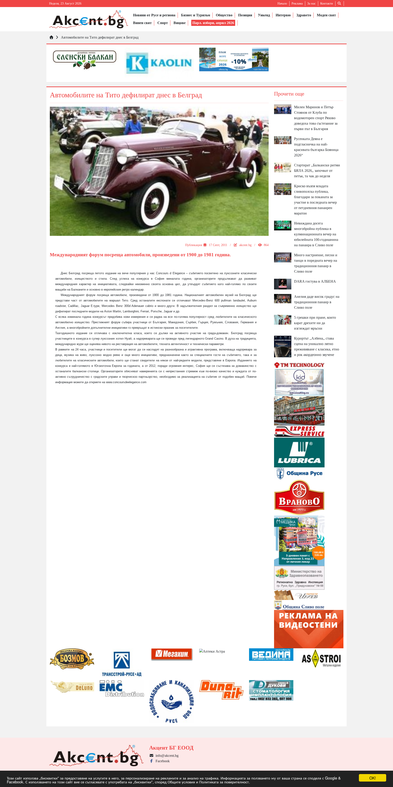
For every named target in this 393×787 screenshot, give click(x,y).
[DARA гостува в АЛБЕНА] (282, 284)
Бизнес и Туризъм (195, 15)
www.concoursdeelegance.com (126, 382)
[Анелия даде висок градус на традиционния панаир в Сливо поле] (282, 298)
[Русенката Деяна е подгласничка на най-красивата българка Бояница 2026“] (282, 140)
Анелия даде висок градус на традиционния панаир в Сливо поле (316, 302)
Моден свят (326, 15)
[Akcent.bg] (88, 19)
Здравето (303, 15)
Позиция (245, 15)
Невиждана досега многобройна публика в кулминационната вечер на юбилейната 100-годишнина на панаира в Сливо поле (316, 234)
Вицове (180, 23)
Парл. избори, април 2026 (213, 23)
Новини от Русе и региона (154, 15)
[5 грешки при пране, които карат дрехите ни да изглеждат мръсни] (282, 319)
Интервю (283, 15)
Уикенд (264, 15)
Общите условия (181, 782)
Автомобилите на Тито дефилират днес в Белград (100, 37)
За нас (311, 3)
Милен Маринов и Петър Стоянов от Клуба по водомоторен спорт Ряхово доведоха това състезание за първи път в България (316, 118)
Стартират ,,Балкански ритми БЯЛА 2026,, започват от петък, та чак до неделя (317, 170)
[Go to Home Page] (51, 37)
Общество (224, 15)
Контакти (326, 3)
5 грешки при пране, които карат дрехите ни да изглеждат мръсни (315, 323)
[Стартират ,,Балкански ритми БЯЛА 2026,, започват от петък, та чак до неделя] (282, 167)
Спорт (162, 23)
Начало (282, 3)
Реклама (297, 3)
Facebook (162, 761)
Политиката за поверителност (224, 782)
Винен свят (142, 23)
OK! (372, 778)
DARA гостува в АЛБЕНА (315, 281)
